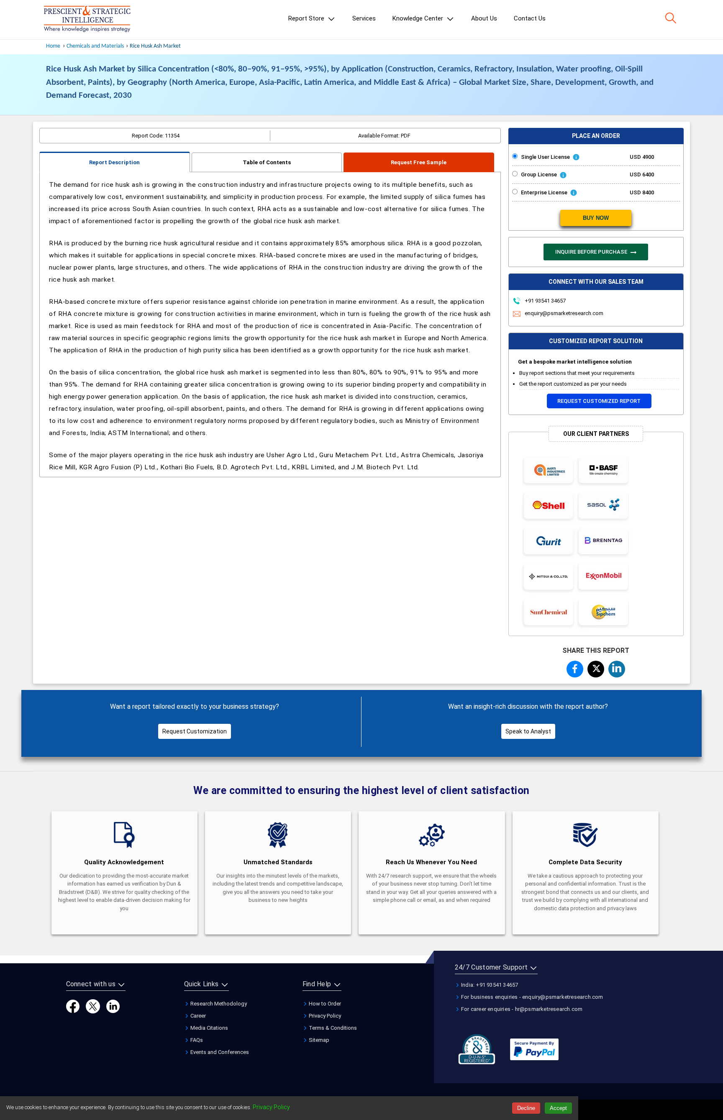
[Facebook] (72, 1006)
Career (197, 1016)
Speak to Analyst (528, 731)
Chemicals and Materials (96, 46)
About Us (484, 18)
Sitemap (318, 1040)
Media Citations (208, 1028)
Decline (526, 1108)
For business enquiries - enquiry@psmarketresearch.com (531, 997)
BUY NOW (596, 218)
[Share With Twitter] (595, 667)
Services (364, 18)
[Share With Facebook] (575, 668)
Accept (558, 1108)
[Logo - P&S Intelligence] (87, 19)
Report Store (307, 18)
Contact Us (530, 18)
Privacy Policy (324, 1016)
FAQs (196, 1040)
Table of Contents (267, 162)
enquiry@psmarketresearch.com (564, 313)
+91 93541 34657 (544, 301)
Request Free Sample (418, 162)
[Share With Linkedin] (616, 667)
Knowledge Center (418, 18)
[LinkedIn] (113, 1006)
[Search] (670, 18)
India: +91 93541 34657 (489, 985)
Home (53, 46)
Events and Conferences (219, 1052)
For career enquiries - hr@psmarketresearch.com (521, 1009)
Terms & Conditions (332, 1028)
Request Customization (194, 731)
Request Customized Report (599, 401)
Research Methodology (218, 1003)
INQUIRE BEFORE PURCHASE (591, 252)
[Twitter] (93, 1006)
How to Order (324, 1003)
